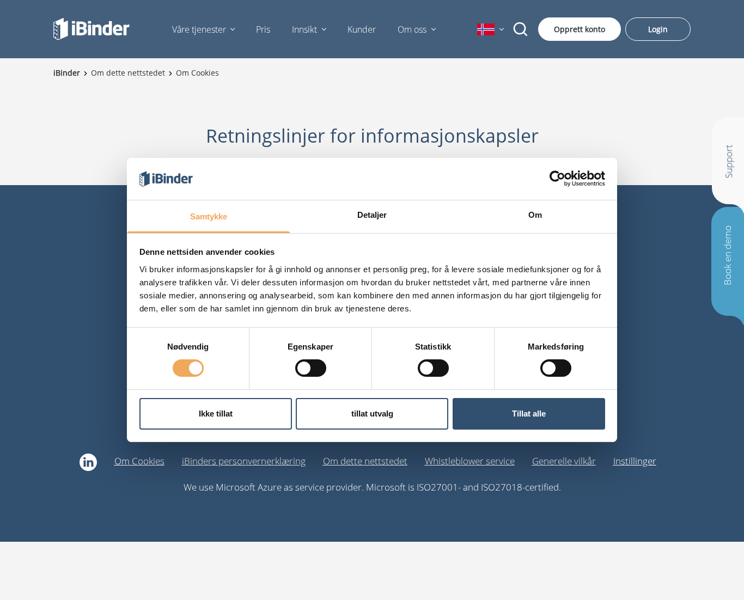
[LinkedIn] (88, 462)
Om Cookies (139, 461)
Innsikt (304, 29)
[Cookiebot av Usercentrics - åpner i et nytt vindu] (557, 178)
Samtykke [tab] (209, 216)
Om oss (412, 29)
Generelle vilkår (564, 461)
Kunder (361, 29)
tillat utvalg (372, 413)
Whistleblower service (470, 461)
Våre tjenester (199, 29)
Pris (263, 29)
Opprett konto (579, 29)
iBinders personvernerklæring (244, 461)
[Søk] (520, 29)
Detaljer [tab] (372, 214)
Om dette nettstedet (365, 461)
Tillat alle (529, 413)
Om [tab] (535, 214)
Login (658, 29)
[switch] (310, 368)
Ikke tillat (216, 413)
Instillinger (634, 461)
